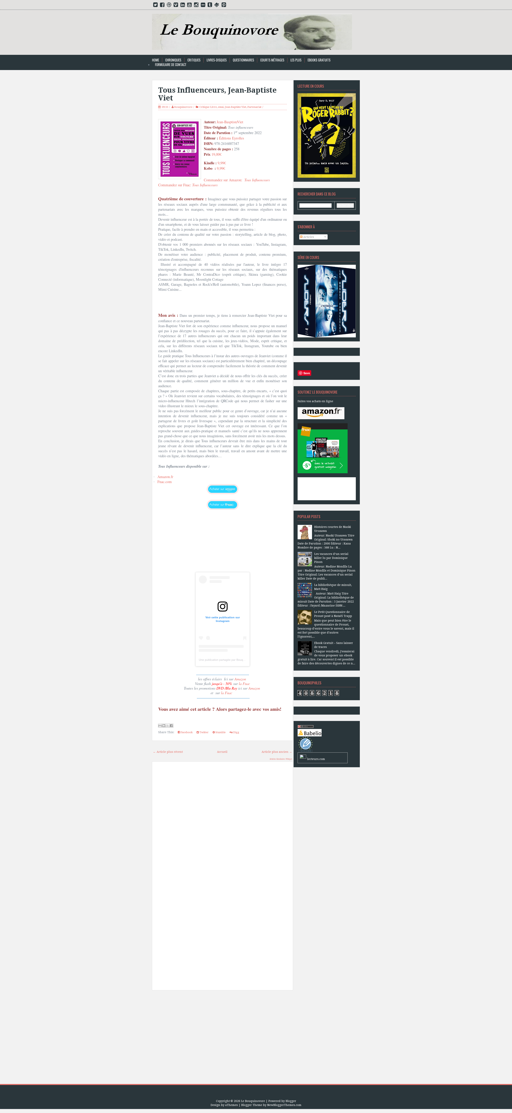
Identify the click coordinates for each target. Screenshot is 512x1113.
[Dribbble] (169, 5)
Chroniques (173, 60)
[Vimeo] (176, 5)
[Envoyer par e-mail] (160, 726)
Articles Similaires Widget (281, 759)
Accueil (222, 751)
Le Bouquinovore (253, 1101)
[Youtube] (189, 5)
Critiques (193, 60)
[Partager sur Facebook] (171, 726)
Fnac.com (164, 481)
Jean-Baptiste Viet (235, 106)
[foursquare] (216, 5)
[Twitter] (155, 5)
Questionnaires (243, 60)
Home (155, 60)
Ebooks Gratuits (319, 60)
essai (221, 106)
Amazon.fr (165, 476)
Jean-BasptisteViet (230, 121)
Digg (236, 732)
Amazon (240, 678)
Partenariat (254, 106)
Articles (308, 237)
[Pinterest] (224, 5)
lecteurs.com (316, 759)
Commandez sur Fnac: (188, 184)
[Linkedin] (182, 5)
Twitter (204, 732)
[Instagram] (196, 5)
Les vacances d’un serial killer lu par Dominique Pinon (331, 558)
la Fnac (244, 683)
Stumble (220, 732)
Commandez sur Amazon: (237, 179)
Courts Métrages (272, 60)
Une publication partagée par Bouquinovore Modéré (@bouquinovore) (243, 659)
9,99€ (222, 162)
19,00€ (216, 154)
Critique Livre (208, 106)
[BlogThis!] (164, 726)
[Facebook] (162, 5)
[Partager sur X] (168, 726)
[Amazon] (321, 413)
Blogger (291, 1101)
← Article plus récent (168, 751)
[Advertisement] (222, 1038)
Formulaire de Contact (170, 64)
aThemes (231, 1105)
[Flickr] (203, 5)
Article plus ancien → (277, 751)
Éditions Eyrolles (231, 137)
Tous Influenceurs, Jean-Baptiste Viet (217, 94)
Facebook (186, 732)
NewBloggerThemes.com (284, 1105)
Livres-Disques (217, 60)
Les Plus (295, 60)
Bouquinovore (183, 106)
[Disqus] (222, 822)
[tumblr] (210, 5)
